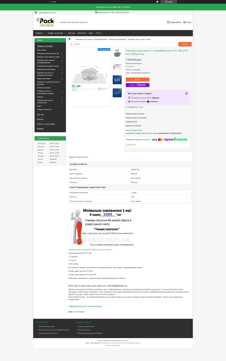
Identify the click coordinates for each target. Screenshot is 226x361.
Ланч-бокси (41, 50)
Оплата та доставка (46, 124)
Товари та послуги (55, 33)
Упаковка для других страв (48, 66)
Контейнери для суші (47, 326)
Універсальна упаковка (46, 69)
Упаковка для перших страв (48, 57)
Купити (137, 79)
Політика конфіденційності (130, 343)
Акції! (39, 106)
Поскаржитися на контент (110, 343)
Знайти (185, 44)
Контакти (82, 33)
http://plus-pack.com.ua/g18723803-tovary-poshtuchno (90, 249)
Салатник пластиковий (117, 39)
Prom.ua (125, 341)
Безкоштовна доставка (135, 114)
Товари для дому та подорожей (45, 101)
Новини (40, 128)
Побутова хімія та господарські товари (45, 92)
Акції (91, 33)
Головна (39, 33)
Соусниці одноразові (86, 326)
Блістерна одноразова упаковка (90, 333)
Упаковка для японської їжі (48, 53)
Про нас (71, 33)
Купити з (133, 85)
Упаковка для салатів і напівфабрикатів (46, 61)
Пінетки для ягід (84, 330)
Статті (98, 33)
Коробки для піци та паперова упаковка (45, 74)
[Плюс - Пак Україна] (46, 22)
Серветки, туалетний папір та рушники (48, 83)
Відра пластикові (43, 78)
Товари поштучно (44, 109)
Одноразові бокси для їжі (49, 333)
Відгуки (40, 119)
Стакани (40, 97)
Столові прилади (43, 87)
